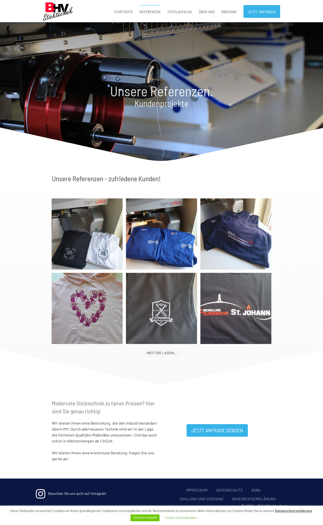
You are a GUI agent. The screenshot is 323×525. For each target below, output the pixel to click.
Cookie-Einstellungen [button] (181, 518)
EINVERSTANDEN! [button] (145, 517)
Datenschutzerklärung (293, 511)
